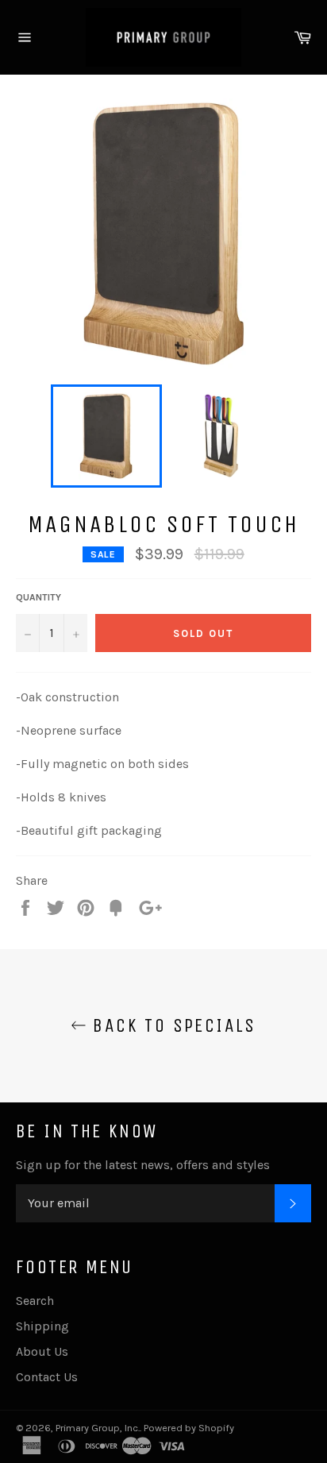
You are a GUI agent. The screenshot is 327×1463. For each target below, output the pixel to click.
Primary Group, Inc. (98, 1428)
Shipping (42, 1326)
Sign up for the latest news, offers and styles (143, 1164)
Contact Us (47, 1376)
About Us (42, 1351)
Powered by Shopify (189, 1428)
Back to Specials (171, 1025)
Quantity (38, 597)
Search (35, 1300)
